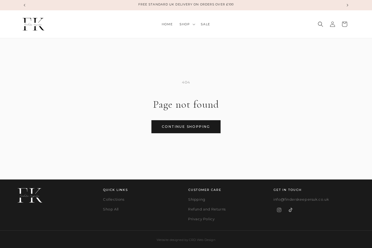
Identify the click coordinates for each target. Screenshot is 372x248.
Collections (113, 199)
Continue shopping (186, 127)
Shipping (196, 199)
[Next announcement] (347, 5)
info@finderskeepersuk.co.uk (301, 199)
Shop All (111, 209)
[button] (186, 24)
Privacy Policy (201, 219)
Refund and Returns (207, 209)
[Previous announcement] (25, 5)
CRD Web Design (202, 240)
